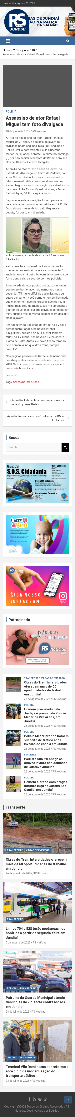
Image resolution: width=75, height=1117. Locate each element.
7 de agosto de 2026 (18, 942)
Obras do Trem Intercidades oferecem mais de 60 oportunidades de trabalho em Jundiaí (45, 688)
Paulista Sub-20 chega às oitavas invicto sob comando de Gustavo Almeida (46, 763)
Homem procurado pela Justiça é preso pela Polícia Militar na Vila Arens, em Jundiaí (45, 715)
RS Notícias (39, 131)
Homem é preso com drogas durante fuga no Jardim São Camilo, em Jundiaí (45, 786)
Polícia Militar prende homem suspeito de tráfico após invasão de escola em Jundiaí (46, 740)
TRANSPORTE (32, 678)
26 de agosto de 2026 (37, 698)
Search (65, 447)
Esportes (30, 754)
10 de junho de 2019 (18, 131)
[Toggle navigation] (8, 40)
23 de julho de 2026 (17, 1080)
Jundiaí (11, 1057)
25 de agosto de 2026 (37, 748)
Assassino (19, 382)
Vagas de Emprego (53, 678)
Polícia (11, 111)
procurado (33, 382)
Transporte (15, 807)
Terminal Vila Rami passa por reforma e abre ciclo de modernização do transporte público (37, 1071)
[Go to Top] (68, 1099)
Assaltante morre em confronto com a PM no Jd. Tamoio (36, 418)
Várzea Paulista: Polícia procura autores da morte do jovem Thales (37, 402)
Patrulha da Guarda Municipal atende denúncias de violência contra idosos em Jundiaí (35, 1002)
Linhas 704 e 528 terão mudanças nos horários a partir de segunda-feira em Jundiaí (35, 933)
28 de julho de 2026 (17, 1011)
